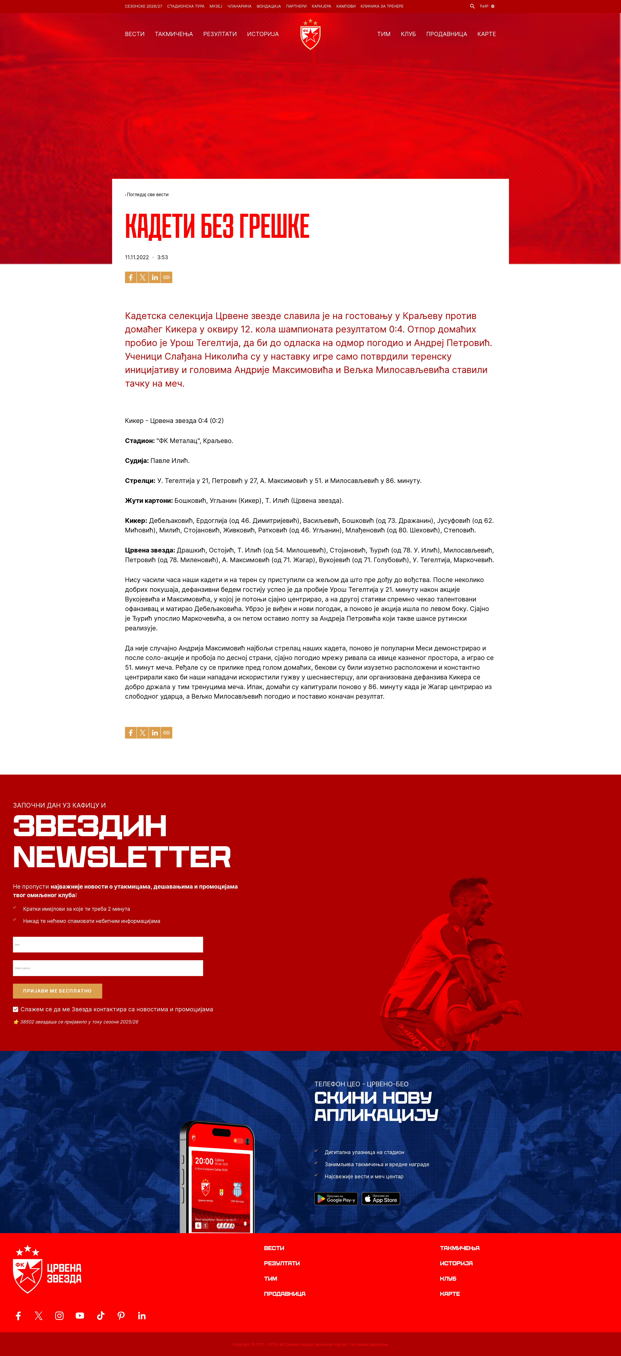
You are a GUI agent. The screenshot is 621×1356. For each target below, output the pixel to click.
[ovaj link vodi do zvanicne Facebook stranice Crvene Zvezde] (18, 1316)
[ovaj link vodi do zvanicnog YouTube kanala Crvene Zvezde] (80, 1316)
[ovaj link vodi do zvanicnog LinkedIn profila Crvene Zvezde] (141, 1316)
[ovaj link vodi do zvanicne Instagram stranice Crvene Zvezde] (59, 1316)
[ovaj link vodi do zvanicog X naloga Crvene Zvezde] (38, 1316)
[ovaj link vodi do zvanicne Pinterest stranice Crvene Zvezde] (121, 1316)
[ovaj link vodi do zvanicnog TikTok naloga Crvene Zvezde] (100, 1316)
